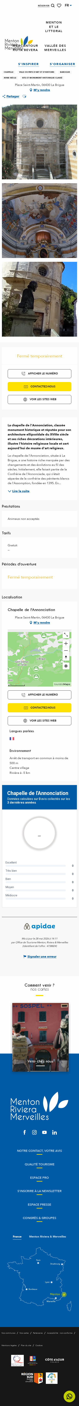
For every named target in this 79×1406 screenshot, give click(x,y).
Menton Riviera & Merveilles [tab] (47, 1236)
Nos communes (8, 1333)
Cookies (39, 1345)
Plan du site (26, 1345)
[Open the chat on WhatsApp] (69, 1396)
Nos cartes (24, 1333)
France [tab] (17, 1236)
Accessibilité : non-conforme (59, 1333)
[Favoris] (59, 5)
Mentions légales (9, 1345)
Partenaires (38, 1333)
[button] (52, 5)
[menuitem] (19, 43)
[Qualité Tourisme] (17, 1360)
